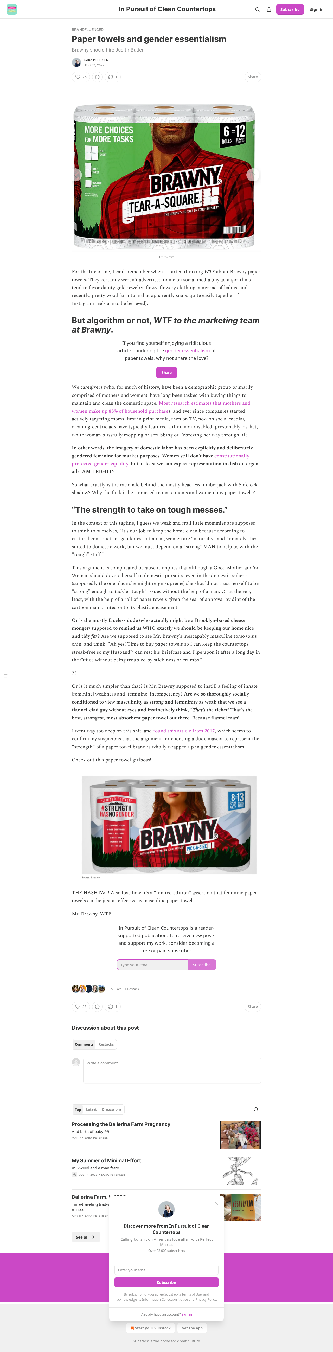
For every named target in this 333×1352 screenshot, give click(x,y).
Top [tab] (78, 1109)
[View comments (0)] (97, 77)
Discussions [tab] (111, 1109)
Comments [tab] (84, 1044)
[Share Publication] (269, 9)
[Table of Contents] (5, 676)
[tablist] (94, 1044)
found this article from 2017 (183, 731)
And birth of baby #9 (90, 1131)
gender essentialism (187, 350)
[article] (166, 1135)
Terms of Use (192, 1294)
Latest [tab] (91, 1109)
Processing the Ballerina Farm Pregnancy (121, 1124)
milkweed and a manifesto (95, 1167)
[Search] (257, 9)
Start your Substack (153, 1327)
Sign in (317, 9)
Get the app (192, 1327)
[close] (216, 1203)
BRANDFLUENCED (88, 29)
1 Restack (132, 988)
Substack (141, 1340)
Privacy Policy (205, 1299)
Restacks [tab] (106, 1044)
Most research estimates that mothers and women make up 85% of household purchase (161, 407)
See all (82, 1237)
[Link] (64, 325)
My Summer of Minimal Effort (106, 1161)
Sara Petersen (96, 60)
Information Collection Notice (165, 1299)
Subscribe (290, 9)
